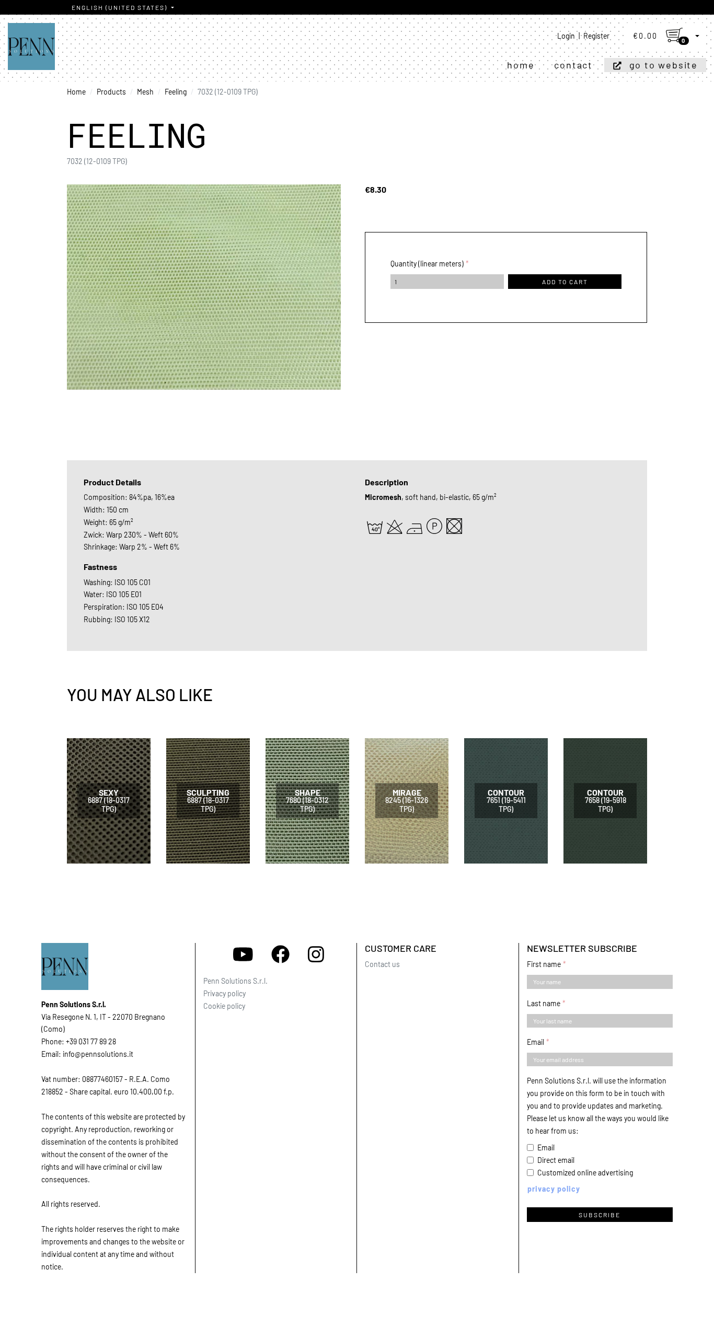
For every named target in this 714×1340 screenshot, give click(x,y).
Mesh (145, 91)
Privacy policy (224, 993)
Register (596, 35)
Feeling (176, 91)
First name (544, 964)
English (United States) (120, 7)
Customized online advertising (585, 1172)
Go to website (663, 65)
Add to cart (565, 281)
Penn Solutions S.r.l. (235, 980)
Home (520, 65)
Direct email (555, 1160)
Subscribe (599, 1214)
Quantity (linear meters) (427, 263)
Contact (573, 65)
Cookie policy (224, 1005)
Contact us (382, 964)
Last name (543, 1003)
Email (535, 1042)
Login (566, 35)
